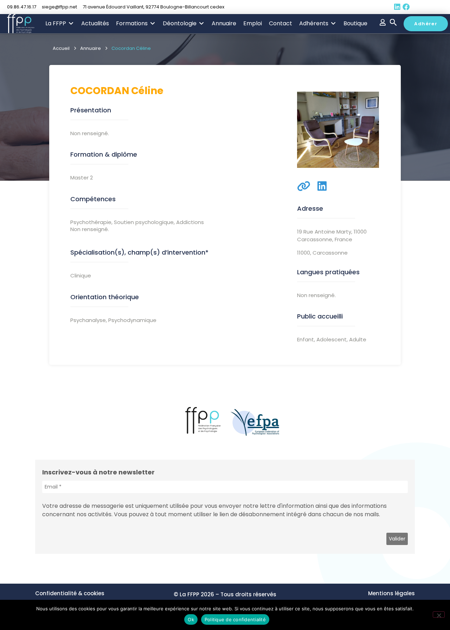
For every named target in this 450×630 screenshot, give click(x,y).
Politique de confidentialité (235, 619)
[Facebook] (406, 7)
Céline (147, 91)
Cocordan (99, 91)
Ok (191, 619)
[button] (60, 23)
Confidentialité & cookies (69, 593)
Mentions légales (391, 593)
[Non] (439, 614)
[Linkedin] (397, 7)
